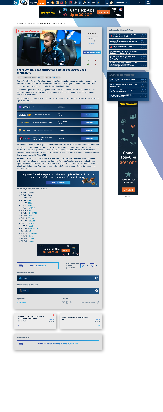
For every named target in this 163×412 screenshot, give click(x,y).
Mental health (41, 2)
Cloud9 (57, 77)
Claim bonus (89, 107)
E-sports (33, 3)
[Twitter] (63, 302)
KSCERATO (32, 213)
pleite (30, 205)
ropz (29, 210)
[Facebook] (67, 302)
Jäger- (31, 226)
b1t (30, 231)
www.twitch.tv (22, 302)
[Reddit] (70, 302)
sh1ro (49, 77)
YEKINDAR (33, 228)
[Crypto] (52, 2)
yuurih (31, 239)
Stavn (31, 216)
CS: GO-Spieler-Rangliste (28, 77)
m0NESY (31, 208)
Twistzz (31, 218)
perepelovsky (92, 33)
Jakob (31, 241)
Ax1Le (30, 200)
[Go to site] (25, 107)
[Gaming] (48, 2)
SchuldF (32, 221)
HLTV (41, 77)
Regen (31, 223)
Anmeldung (58, 183)
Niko (30, 203)
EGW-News (19, 23)
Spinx (31, 236)
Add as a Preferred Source (92, 52)
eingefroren (33, 233)
